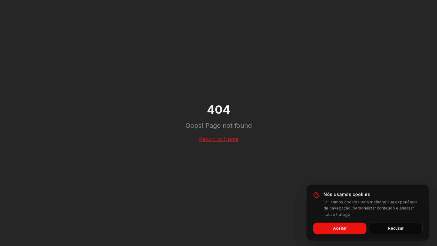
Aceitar (340, 228)
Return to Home (218, 139)
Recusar (396, 228)
